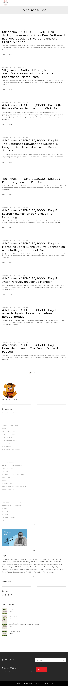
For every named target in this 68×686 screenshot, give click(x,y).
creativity (26, 562)
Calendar (43, 559)
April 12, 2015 (24, 275)
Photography (8, 492)
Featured (6, 452)
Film (4, 459)
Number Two (7, 483)
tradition (29, 572)
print (4, 572)
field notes (57, 562)
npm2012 (5, 569)
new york (47, 567)
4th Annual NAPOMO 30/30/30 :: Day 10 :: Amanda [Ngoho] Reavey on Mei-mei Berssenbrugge (31, 313)
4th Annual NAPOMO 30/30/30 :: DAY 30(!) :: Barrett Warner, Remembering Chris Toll (32, 106)
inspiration (18, 564)
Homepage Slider (9, 468)
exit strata (48, 562)
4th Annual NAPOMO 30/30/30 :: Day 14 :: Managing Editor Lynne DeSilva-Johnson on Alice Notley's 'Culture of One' (33, 247)
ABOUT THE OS (8, 419)
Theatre (5, 514)
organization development (14, 486)
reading (16, 572)
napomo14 (13, 567)
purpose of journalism (12, 502)
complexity (7, 437)
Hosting (5, 471)
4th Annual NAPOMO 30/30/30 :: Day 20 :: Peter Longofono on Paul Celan (31, 180)
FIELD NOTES (7, 456)
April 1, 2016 (23, 67)
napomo (5, 567)
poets (54, 569)
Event (42, 562)
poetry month (35, 569)
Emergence (6, 443)
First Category (9, 462)
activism (14, 559)
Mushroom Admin (9, 29)
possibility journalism (12, 496)
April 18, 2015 (24, 207)
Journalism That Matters (13, 474)
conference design (10, 440)
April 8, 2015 (23, 342)
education (34, 562)
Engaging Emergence (11, 449)
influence (9, 564)
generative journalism (12, 465)
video (51, 572)
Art (3, 422)
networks (6, 480)
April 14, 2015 (24, 240)
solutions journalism (12, 505)
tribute (45, 572)
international (27, 564)
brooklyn (24, 559)
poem (16, 569)
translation (37, 572)
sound (22, 572)
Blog (4, 428)
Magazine (6, 477)
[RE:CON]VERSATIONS (10, 412)
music (61, 564)
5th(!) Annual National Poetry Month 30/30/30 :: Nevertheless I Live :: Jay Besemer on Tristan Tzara (28, 73)
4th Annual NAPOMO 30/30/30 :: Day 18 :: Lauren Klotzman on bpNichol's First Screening (31, 213)
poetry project (46, 569)
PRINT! (4, 499)
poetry (26, 569)
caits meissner (33, 559)
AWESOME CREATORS (10, 425)
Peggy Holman (8, 489)
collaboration (56, 559)
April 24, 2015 (24, 137)
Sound (5, 508)
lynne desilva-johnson (49, 564)
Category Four (8, 431)
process (9, 572)
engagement (7, 446)
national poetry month (26, 567)
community (6, 562)
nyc (11, 569)
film (3, 564)
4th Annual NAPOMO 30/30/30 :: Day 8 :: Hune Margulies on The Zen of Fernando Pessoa (31, 348)
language (36, 564)
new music (39, 567)
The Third (6, 511)
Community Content (11, 434)
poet (21, 569)
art (19, 559)
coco (48, 559)
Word (4, 520)
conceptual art (17, 562)
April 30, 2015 (24, 102)
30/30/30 (5, 416)
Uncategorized (8, 517)
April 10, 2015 (24, 307)
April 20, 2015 (24, 176)
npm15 (54, 567)
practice (60, 569)
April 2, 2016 (23, 29)
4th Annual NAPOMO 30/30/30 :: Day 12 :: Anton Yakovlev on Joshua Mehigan (31, 280)
